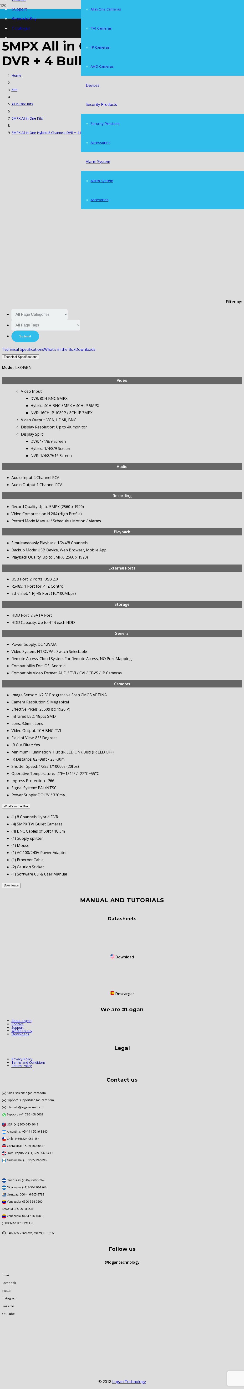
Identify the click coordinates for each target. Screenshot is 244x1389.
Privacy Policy (21, 1059)
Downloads (20, 1034)
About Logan (21, 1020)
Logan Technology (129, 1381)
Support (17, 1027)
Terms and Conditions (28, 1062)
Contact (17, 1024)
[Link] (12, 946)
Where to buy (21, 1030)
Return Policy (21, 1065)
